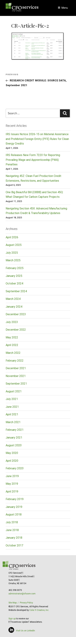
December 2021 (16, 368)
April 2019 (12, 491)
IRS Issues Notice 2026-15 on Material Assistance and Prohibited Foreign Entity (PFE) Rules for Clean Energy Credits (37, 138)
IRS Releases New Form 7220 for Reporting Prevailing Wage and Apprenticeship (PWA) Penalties (33, 159)
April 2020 (12, 460)
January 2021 (14, 437)
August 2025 (14, 245)
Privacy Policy (26, 602)
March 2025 (13, 260)
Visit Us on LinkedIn (25, 630)
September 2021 (16, 383)
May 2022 (12, 337)
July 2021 (12, 399)
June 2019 (12, 476)
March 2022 (13, 352)
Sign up (12, 618)
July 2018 (12, 522)
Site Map (12, 602)
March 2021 (13, 422)
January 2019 (14, 507)
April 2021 (12, 414)
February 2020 (15, 468)
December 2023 (16, 314)
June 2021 (12, 406)
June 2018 (12, 530)
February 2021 (15, 429)
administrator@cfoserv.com (22, 593)
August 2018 (14, 514)
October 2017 (14, 545)
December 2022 (16, 329)
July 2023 (12, 322)
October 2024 (14, 283)
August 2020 (14, 445)
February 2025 (15, 268)
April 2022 (12, 345)
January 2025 (14, 276)
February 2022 (15, 360)
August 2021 (14, 391)
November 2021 (16, 376)
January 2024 (14, 306)
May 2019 (12, 483)
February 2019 (15, 499)
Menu (65, 7)
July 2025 (12, 252)
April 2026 (12, 237)
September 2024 (16, 291)
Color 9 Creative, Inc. (39, 610)
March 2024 (13, 299)
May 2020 (12, 453)
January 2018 (14, 537)
